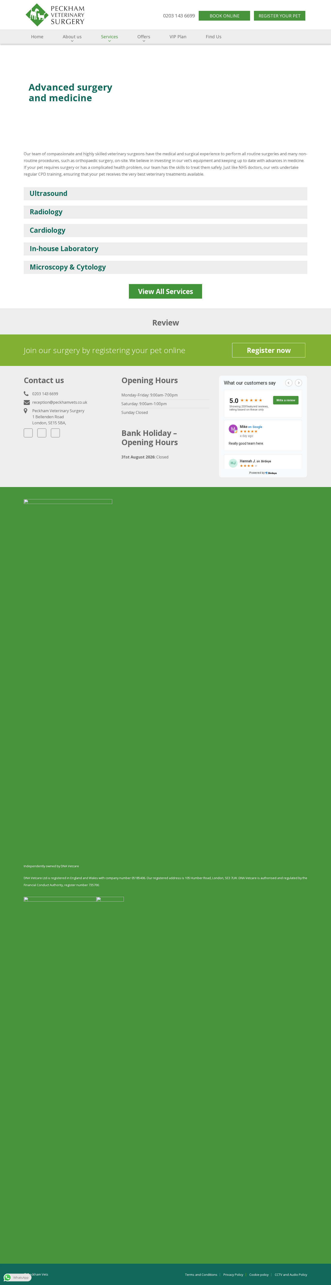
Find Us (213, 36)
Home (37, 36)
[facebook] (28, 432)
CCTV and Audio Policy (291, 1274)
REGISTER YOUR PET (280, 16)
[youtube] (41, 432)
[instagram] (55, 432)
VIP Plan (178, 36)
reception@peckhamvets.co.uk (59, 402)
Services (109, 36)
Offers (143, 36)
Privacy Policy (233, 1274)
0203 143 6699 (179, 15)
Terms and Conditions (201, 1274)
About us (72, 36)
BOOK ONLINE (224, 16)
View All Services (165, 291)
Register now (269, 350)
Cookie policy (259, 1274)
